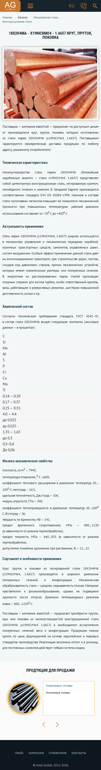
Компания (36, 753)
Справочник (58, 753)
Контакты (79, 753)
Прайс (19, 753)
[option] (50, 698)
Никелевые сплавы (59, 686)
